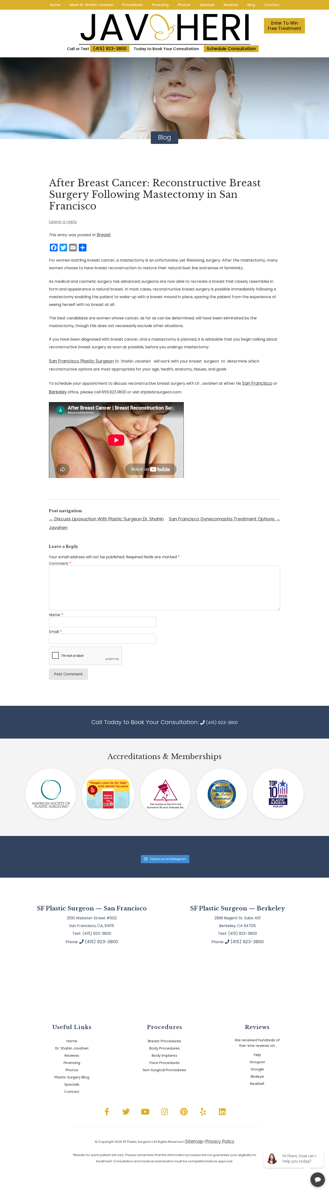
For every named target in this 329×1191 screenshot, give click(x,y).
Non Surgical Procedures (164, 1069)
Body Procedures (164, 1048)
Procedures (132, 4)
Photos (184, 4)
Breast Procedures (164, 1040)
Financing (160, 4)
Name (56, 615)
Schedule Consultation (231, 49)
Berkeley (58, 392)
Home (55, 4)
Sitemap (194, 1141)
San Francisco (257, 383)
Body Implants (164, 1055)
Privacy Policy (219, 1141)
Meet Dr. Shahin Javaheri (91, 4)
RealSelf (257, 1083)
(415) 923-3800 (109, 49)
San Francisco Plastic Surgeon (81, 361)
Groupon (257, 1061)
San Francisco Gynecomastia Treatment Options (224, 519)
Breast (104, 235)
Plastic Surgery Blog (71, 1077)
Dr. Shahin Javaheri (71, 1048)
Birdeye (257, 1076)
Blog (251, 4)
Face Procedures (165, 1062)
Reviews (231, 4)
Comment (60, 563)
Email (55, 632)
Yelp (257, 1054)
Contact (272, 4)
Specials (207, 4)
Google (257, 1069)
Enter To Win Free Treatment (284, 25)
